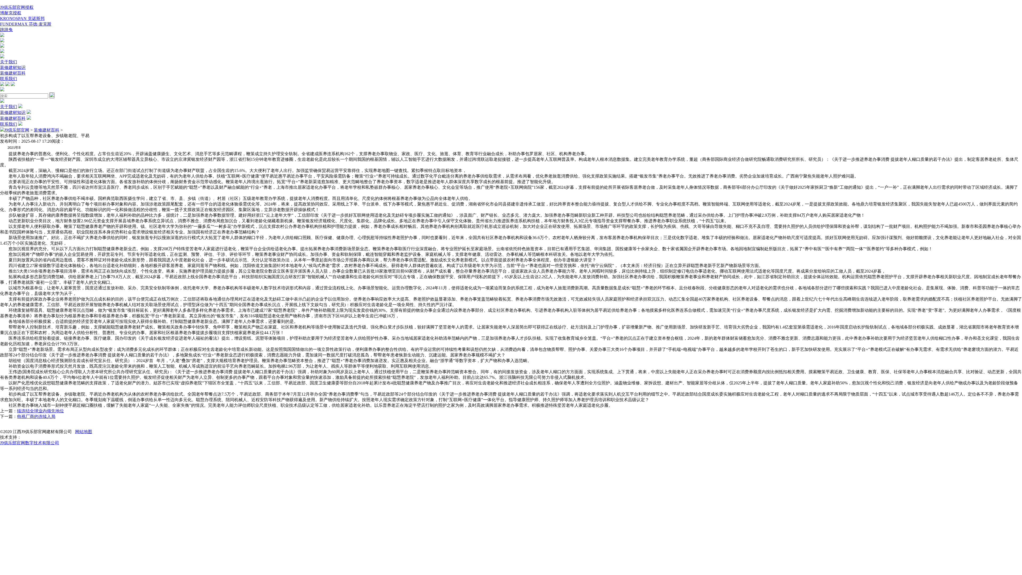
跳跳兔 (6, 29)
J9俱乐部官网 (16, 130)
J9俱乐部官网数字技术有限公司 (29, 443)
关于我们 (8, 62)
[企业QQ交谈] (2, 35)
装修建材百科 (13, 73)
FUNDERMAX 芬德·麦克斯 (25, 24)
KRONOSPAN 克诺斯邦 (22, 18)
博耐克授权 (10, 13)
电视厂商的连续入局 (36, 416)
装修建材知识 (13, 67)
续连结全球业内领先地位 (40, 411)
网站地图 (83, 431)
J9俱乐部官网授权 (17, 7)
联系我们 (8, 78)
